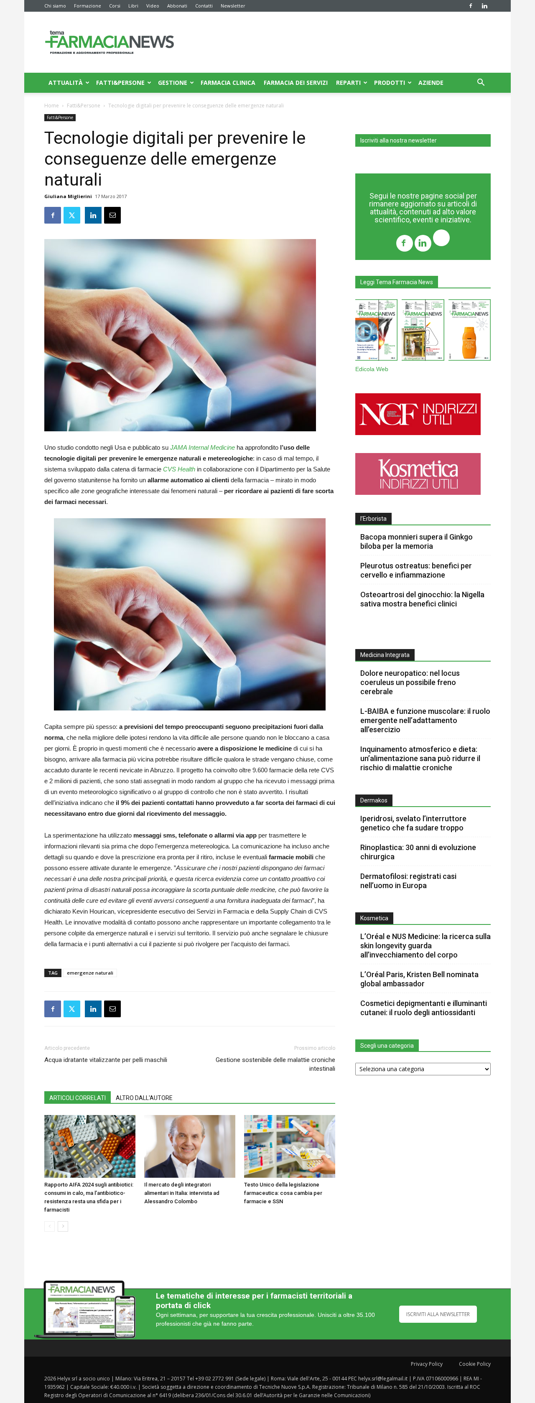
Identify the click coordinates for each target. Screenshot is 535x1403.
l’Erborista (373, 518)
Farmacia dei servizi (296, 83)
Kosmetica (374, 918)
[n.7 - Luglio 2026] (423, 331)
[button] (481, 83)
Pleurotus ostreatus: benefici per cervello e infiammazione (416, 570)
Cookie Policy (475, 1363)
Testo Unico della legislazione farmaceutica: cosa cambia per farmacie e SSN (283, 1192)
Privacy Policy (427, 1363)
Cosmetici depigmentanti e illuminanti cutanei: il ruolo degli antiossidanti (423, 1008)
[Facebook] (470, 6)
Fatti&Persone (120, 83)
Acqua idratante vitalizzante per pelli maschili (105, 1060)
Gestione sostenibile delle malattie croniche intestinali (275, 1064)
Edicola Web (371, 369)
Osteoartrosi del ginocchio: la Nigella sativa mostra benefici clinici (422, 599)
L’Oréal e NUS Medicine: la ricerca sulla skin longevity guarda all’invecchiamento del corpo (425, 945)
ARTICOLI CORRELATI (77, 1098)
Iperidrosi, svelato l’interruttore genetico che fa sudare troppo (413, 823)
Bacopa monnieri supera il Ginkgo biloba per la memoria (416, 541)
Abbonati (177, 6)
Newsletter (233, 6)
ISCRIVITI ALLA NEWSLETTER (438, 1314)
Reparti (348, 83)
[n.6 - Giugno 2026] (469, 331)
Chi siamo (55, 6)
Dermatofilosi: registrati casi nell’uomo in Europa (408, 881)
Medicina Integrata (385, 655)
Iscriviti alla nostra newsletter (398, 140)
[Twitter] (441, 238)
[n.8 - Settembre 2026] (376, 331)
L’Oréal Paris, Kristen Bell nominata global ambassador (419, 979)
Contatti (204, 6)
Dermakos (373, 800)
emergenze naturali (90, 973)
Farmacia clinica (228, 83)
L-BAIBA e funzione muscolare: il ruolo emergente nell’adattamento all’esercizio (425, 720)
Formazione (87, 6)
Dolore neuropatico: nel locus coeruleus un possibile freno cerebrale (410, 682)
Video (152, 6)
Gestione (172, 83)
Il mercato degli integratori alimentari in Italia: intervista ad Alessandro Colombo (181, 1192)
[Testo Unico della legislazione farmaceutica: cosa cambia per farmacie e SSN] (289, 1146)
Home (51, 105)
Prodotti (389, 83)
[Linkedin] (484, 6)
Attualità (65, 83)
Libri (133, 6)
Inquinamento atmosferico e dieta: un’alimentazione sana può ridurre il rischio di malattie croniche (420, 758)
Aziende (430, 83)
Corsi (114, 6)
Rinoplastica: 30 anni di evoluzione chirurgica (418, 852)
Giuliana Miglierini (68, 196)
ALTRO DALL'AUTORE (144, 1098)
